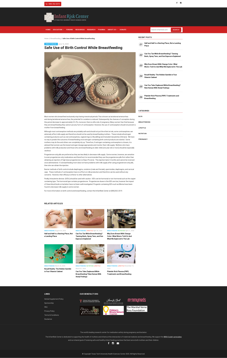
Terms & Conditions (51, 315)
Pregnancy (143, 139)
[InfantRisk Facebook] (108, 343)
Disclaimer (48, 319)
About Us (112, 30)
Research (91, 30)
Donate (123, 30)
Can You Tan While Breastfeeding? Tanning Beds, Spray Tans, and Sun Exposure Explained (162, 55)
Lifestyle (89, 230)
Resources (80, 30)
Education (58, 30)
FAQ (45, 307)
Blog (140, 116)
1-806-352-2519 (53, 4)
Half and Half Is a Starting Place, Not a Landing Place (162, 44)
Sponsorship (49, 303)
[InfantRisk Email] (118, 343)
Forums (69, 30)
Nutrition (121, 230)
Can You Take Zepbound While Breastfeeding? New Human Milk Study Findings (162, 86)
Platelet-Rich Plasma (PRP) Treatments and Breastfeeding (161, 97)
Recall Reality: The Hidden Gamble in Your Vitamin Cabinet (160, 76)
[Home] (66, 17)
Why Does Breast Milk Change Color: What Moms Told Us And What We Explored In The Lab (163, 65)
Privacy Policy (49, 311)
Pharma (101, 30)
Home (48, 30)
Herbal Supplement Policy (53, 299)
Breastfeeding (55, 38)
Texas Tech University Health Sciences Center (108, 354)
